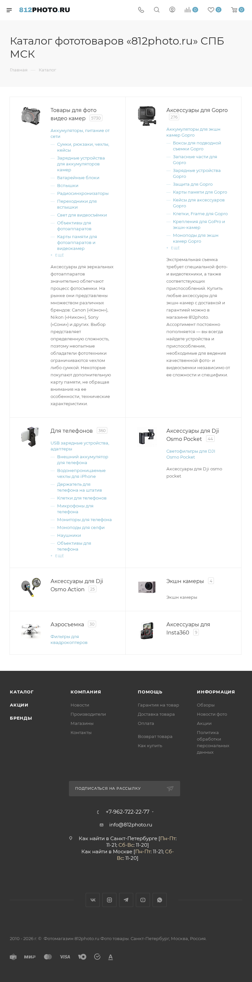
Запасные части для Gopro (195, 159)
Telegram (126, 900)
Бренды (21, 718)
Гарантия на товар (158, 705)
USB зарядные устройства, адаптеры (80, 445)
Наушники (69, 535)
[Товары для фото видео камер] (31, 116)
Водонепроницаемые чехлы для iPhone (81, 473)
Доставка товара (156, 714)
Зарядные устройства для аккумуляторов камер (81, 163)
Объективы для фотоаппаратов (74, 225)
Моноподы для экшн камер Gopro (196, 238)
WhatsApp (160, 900)
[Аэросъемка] (31, 630)
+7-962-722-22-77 (127, 812)
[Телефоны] (141, 10)
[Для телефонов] (31, 437)
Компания (86, 691)
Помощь (150, 691)
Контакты (81, 732)
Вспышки (67, 185)
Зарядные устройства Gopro (197, 173)
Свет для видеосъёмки (82, 214)
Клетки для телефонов (82, 497)
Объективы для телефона (74, 546)
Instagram (109, 900)
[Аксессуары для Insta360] (147, 630)
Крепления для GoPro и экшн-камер (199, 224)
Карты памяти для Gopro (200, 192)
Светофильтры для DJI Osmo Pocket (190, 454)
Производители (88, 714)
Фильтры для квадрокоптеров (69, 639)
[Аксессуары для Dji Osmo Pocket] (147, 437)
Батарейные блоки (78, 177)
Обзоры (206, 705)
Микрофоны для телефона (75, 508)
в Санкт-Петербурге (131, 838)
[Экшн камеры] (147, 587)
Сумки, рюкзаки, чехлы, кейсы (83, 147)
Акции (19, 705)
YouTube (143, 900)
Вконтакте (93, 900)
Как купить (150, 745)
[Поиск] (156, 10)
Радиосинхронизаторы (83, 193)
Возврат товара (155, 736)
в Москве (120, 851)
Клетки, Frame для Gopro (200, 213)
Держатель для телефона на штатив (79, 487)
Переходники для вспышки (77, 204)
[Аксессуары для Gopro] (147, 116)
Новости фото (212, 714)
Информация (216, 691)
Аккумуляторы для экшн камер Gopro (193, 132)
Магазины (82, 723)
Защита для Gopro (193, 184)
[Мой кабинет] (172, 10)
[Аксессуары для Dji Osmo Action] (31, 587)
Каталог (22, 691)
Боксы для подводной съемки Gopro (197, 145)
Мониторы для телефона (84, 519)
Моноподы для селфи (81, 527)
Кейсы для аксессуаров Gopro (199, 202)
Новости (80, 705)
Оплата (146, 723)
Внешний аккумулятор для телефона (82, 459)
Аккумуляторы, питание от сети (80, 133)
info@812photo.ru (130, 824)
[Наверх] (220, 645)
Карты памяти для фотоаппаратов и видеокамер (77, 242)
